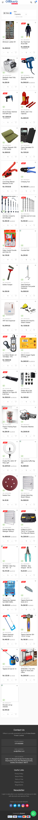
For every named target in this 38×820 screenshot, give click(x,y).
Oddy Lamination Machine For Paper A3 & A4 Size (10, 392)
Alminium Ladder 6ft (9, 42)
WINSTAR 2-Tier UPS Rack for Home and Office (28, 670)
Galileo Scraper (7, 285)
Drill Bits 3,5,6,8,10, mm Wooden (9, 217)
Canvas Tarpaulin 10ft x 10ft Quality (9, 148)
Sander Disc (6, 495)
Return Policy (19, 776)
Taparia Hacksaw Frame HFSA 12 (8, 635)
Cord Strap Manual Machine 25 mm (8, 182)
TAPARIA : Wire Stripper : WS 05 (26, 567)
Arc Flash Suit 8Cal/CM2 (25, 43)
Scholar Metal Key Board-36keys (27, 496)
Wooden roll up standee (7, 706)
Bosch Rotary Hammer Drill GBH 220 (10, 112)
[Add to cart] (15, 52)
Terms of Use (19, 779)
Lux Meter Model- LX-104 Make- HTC (10, 356)
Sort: (15, 11)
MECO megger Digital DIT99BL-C (28, 356)
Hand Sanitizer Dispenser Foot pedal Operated (28, 286)
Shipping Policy (19, 782)
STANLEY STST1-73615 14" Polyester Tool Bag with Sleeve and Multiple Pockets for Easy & (28, 533)
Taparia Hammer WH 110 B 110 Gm (27, 635)
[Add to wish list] (17, 22)
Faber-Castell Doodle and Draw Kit (9, 251)
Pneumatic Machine (27, 427)
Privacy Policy (19, 774)
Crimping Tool (25, 182)
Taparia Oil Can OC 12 (9, 669)
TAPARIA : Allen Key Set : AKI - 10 (9, 567)
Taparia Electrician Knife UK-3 (27, 601)
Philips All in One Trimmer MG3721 (26, 391)
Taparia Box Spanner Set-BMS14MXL (9, 601)
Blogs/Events (19, 785)
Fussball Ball (25, 250)
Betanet (22, 813)
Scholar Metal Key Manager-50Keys (8, 530)
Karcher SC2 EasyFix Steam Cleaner (27, 321)
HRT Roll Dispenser (9, 321)
